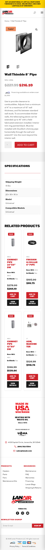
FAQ (27, 474)
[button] (36, 29)
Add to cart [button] (13, 295)
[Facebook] (17, 513)
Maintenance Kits (10, 481)
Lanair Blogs (30, 484)
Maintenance (30, 471)
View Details (12, 303)
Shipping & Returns (33, 488)
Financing (29, 481)
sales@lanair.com (24, 451)
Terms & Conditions (28, 546)
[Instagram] (22, 513)
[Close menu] (39, 12)
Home (7, 21)
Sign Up (37, 526)
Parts (5, 474)
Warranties (29, 478)
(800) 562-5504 (24, 446)
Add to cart (25, 144)
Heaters (6, 471)
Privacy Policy (14, 546)
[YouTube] (27, 513)
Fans (5, 478)
